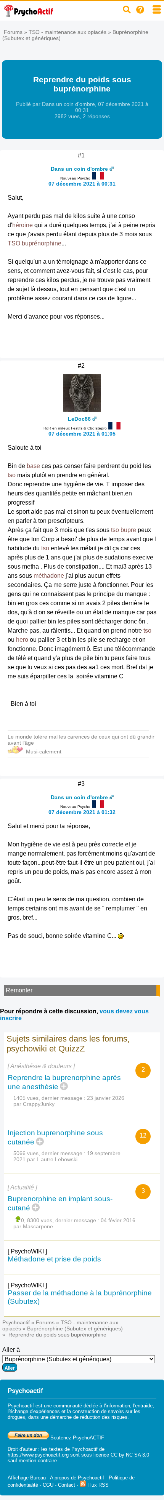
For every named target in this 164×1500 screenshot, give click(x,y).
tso (12, 475)
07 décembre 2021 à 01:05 (82, 434)
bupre (128, 530)
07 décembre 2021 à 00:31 (82, 184)
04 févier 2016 (118, 1220)
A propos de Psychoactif (77, 1478)
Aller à (11, 1349)
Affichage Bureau (27, 1478)
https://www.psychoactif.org (38, 1455)
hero (22, 639)
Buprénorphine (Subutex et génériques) (75, 1328)
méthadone (49, 575)
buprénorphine (41, 243)
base (33, 466)
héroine (22, 225)
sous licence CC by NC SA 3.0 (115, 1455)
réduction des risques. (104, 1417)
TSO (14, 243)
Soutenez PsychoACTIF (76, 1438)
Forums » (16, 32)
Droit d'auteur (22, 1449)
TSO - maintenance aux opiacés (67, 32)
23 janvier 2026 (105, 1098)
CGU (48, 1485)
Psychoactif (16, 1322)
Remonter (19, 990)
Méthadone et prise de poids (54, 1259)
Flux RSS (97, 1485)
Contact (66, 1485)
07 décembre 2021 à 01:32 (82, 812)
